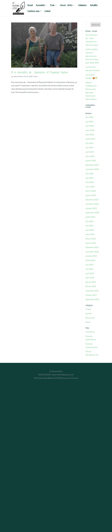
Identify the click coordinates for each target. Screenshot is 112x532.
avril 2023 (89, 230)
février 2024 (90, 191)
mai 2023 (89, 225)
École (52, 5)
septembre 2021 (92, 299)
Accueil (30, 5)
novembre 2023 (92, 204)
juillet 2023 (90, 217)
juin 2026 (89, 117)
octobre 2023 (91, 208)
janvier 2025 (90, 160)
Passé (35, 76)
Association (40, 5)
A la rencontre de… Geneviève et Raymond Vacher (39, 72)
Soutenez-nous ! (34, 11)
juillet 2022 (90, 260)
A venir (88, 309)
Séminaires (82, 5)
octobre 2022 (91, 256)
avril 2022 (89, 273)
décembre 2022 (92, 247)
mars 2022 (89, 277)
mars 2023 (89, 234)
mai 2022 (89, 269)
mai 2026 (89, 121)
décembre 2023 (92, 199)
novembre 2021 (92, 290)
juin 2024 (89, 173)
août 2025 (89, 134)
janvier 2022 (90, 286)
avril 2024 (89, 182)
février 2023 (90, 238)
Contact (47, 11)
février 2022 (90, 282)
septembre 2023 (92, 212)
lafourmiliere (18, 76)
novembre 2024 (92, 169)
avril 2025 (89, 152)
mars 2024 (89, 186)
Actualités (94, 5)
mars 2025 (89, 156)
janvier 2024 (90, 195)
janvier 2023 (90, 243)
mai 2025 (89, 147)
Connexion (90, 332)
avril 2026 (89, 126)
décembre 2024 (92, 165)
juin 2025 (89, 143)
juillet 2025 (90, 139)
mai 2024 (89, 178)
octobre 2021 (91, 295)
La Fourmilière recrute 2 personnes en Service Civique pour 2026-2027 (92, 56)
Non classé (90, 318)
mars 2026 (89, 130)
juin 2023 (89, 221)
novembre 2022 (92, 251)
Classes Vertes (66, 5)
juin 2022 (89, 264)
